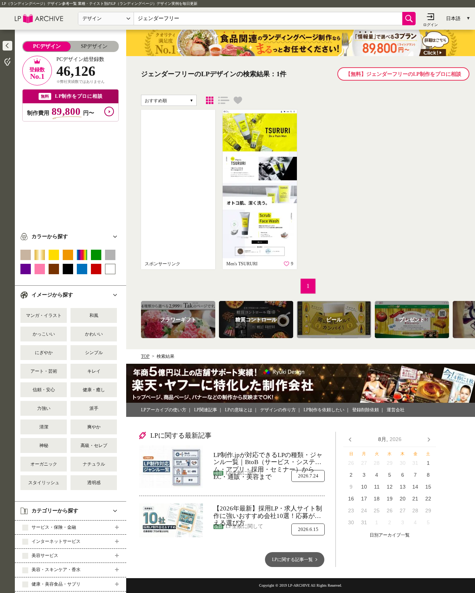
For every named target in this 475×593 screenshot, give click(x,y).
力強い (43, 408)
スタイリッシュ (43, 482)
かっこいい (44, 334)
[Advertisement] (70, 173)
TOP (145, 356)
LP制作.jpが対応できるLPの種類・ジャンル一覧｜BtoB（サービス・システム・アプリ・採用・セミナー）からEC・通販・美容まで (267, 458)
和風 (93, 315)
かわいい (94, 334)
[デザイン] (209, 100)
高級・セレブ (94, 445)
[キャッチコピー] (223, 100)
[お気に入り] (237, 100)
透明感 (94, 482)
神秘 (43, 445)
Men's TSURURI (242, 263)
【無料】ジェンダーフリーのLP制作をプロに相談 (403, 74)
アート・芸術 (43, 371)
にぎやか (44, 352)
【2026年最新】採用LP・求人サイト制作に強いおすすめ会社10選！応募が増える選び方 (267, 512)
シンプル (94, 352)
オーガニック (43, 464)
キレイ (94, 371)
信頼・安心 (44, 389)
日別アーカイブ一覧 (390, 535)
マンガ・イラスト (44, 315)
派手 (93, 408)
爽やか (94, 427)
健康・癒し (94, 389)
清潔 (43, 427)
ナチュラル (94, 464)
